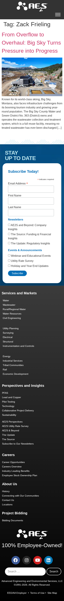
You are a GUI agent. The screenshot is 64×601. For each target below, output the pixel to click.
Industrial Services (13, 360)
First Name (14, 195)
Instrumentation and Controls (18, 346)
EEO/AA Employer (17, 593)
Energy (6, 356)
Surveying (8, 332)
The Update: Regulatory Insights (30, 243)
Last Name (14, 207)
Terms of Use (37, 593)
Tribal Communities (13, 365)
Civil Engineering (12, 318)
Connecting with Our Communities (20, 495)
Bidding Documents (12, 520)
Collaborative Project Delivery (18, 410)
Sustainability (9, 415)
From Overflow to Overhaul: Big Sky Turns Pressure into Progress (31, 42)
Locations (7, 504)
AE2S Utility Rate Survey (15, 426)
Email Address (18, 183)
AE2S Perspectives (12, 421)
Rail (5, 369)
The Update (8, 435)
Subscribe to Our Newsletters (18, 443)
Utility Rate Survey (21, 260)
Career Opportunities (13, 462)
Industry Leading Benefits (16, 471)
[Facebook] (15, 560)
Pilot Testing (8, 401)
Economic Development (15, 374)
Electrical (7, 337)
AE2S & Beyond (10, 430)
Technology (8, 406)
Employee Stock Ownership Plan (19, 475)
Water (6, 300)
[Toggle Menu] (58, 14)
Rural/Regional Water (14, 309)
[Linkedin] (48, 560)
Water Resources (12, 313)
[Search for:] (25, 571)
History (6, 491)
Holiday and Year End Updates (29, 266)
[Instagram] (26, 560)
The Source (8, 439)
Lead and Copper (11, 397)
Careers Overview (12, 466)
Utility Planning (11, 328)
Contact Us (8, 500)
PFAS (5, 393)
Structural (8, 341)
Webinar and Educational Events (30, 255)
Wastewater (9, 304)
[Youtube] (37, 560)
